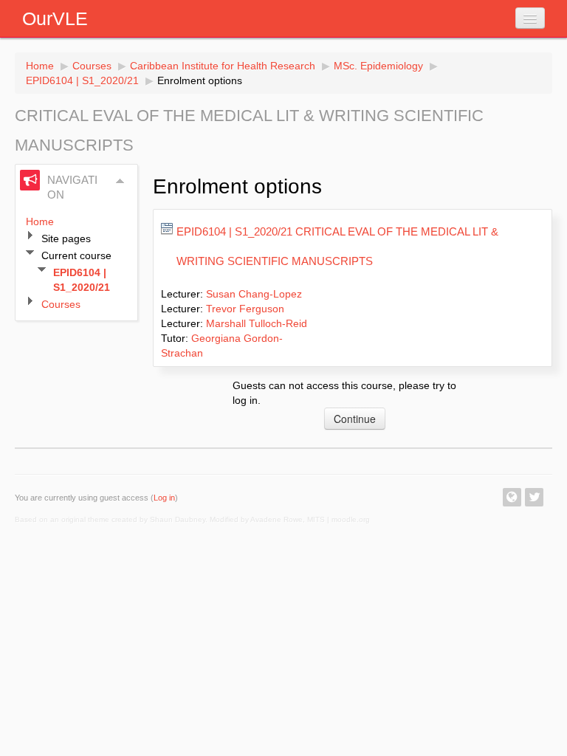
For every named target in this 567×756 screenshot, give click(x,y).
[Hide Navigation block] (120, 181)
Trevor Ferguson (245, 309)
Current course (76, 255)
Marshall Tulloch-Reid (256, 323)
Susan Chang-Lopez (254, 294)
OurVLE (55, 18)
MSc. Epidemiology (378, 66)
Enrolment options (199, 80)
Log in (164, 497)
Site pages (66, 238)
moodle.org (350, 519)
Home (40, 66)
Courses (91, 66)
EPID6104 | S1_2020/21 (82, 80)
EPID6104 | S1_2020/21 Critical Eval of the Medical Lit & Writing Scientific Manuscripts (337, 246)
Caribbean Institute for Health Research (222, 66)
